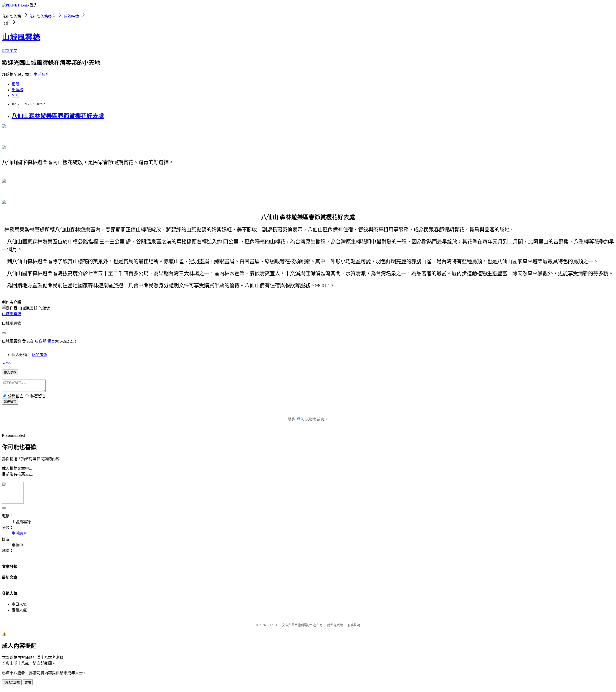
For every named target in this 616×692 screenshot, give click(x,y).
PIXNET (272, 625)
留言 (51, 341)
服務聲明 (353, 625)
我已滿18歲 (12, 682)
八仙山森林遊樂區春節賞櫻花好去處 (58, 116)
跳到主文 (9, 51)
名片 (15, 96)
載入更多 (10, 372)
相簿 (15, 84)
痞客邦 (40, 341)
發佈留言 (10, 402)
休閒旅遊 (39, 355)
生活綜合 (41, 74)
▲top (6, 363)
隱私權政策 (335, 625)
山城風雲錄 (21, 37)
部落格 (17, 90)
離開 (28, 682)
